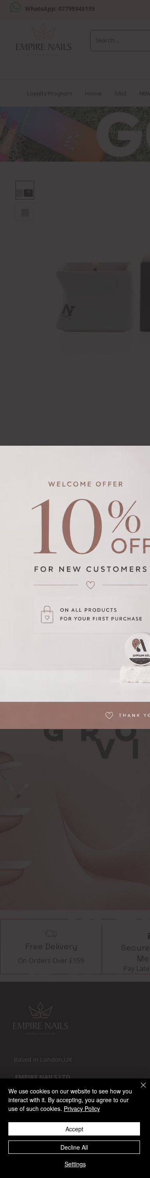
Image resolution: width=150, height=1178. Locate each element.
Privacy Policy (82, 1108)
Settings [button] (75, 1164)
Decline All (74, 1147)
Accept (74, 1129)
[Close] (138, 1090)
